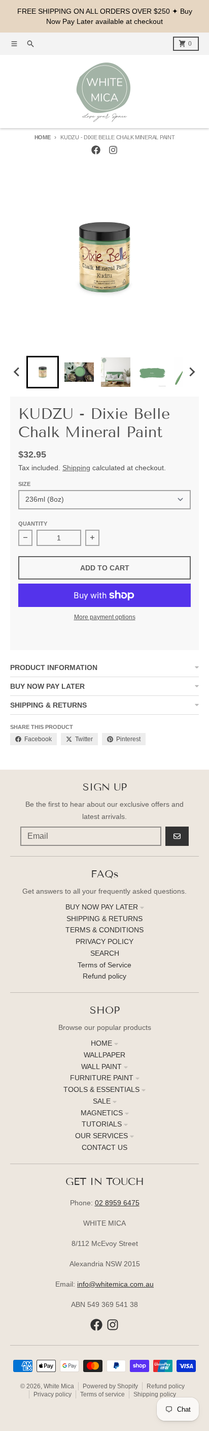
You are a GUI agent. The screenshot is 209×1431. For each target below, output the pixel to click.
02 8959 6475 (117, 1203)
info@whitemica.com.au (115, 1284)
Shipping (76, 468)
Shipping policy (154, 1394)
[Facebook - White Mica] (95, 150)
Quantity (32, 524)
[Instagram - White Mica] (113, 150)
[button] (42, 372)
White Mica (59, 1386)
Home (42, 137)
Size (24, 484)
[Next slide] (192, 372)
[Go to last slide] (17, 372)
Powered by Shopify (110, 1386)
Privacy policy (52, 1394)
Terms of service (102, 1394)
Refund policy (166, 1386)
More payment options (104, 617)
